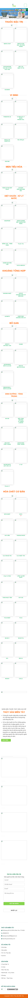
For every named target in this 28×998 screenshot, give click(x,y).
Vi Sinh (3, 967)
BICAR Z (7, 638)
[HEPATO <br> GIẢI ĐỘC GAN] (7, 335)
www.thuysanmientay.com (8, 938)
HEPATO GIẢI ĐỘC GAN (7, 345)
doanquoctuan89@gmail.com (9, 935)
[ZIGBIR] (21, 335)
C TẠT (20, 464)
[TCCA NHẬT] (7, 609)
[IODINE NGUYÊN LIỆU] (7, 255)
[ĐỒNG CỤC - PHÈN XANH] (7, 234)
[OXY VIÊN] (7, 526)
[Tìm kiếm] (25, 5)
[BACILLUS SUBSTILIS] (7, 131)
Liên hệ (4, 955)
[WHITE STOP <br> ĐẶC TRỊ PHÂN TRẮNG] (21, 34)
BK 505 (7, 418)
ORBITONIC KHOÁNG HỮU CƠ (21, 317)
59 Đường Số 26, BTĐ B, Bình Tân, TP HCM (13, 930)
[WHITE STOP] (7, 34)
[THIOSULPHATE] (21, 526)
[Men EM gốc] (21, 131)
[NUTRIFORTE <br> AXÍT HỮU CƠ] (7, 455)
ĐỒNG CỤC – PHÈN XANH (7, 244)
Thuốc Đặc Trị (5, 964)
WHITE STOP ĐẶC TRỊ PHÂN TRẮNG (21, 45)
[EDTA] (21, 505)
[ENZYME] (7, 152)
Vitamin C (7, 486)
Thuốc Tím (21, 243)
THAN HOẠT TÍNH (7, 597)
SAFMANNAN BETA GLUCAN (7, 365)
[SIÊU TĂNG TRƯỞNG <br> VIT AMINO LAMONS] (21, 409)
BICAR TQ (20, 638)
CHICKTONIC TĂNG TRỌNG (20, 443)
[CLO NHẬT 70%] (21, 546)
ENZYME (7, 161)
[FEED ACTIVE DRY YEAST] (7, 179)
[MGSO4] (7, 669)
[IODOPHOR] (7, 212)
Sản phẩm (4, 950)
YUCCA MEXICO (21, 265)
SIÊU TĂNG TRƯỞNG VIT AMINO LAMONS (21, 420)
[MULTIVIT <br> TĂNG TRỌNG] (7, 434)
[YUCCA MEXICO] (21, 256)
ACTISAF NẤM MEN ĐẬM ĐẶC (21, 189)
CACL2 (21, 678)
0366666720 (11, 1)
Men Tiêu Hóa (5, 969)
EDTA (20, 514)
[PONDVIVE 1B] (7, 108)
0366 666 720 (20, 1)
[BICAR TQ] (21, 629)
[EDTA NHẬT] (7, 505)
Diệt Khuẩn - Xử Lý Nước (8, 972)
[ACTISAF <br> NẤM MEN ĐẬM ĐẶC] (21, 179)
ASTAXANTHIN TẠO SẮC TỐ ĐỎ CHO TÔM (7, 68)
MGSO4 (7, 678)
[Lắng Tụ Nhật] (7, 567)
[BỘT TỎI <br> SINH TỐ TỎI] (21, 57)
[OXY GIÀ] (21, 588)
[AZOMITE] (7, 307)
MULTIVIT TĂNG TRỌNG (7, 443)
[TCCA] (21, 609)
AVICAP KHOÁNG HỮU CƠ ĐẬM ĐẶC (21, 295)
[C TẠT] (21, 455)
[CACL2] (21, 669)
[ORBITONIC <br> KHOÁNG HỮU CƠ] (21, 307)
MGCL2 (21, 658)
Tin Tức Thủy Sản (6, 952)
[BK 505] (7, 409)
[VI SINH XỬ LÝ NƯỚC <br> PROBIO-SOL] (21, 108)
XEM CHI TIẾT (21, 754)
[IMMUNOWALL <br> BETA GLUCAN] (7, 378)
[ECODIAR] (7, 80)
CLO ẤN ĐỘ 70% (7, 555)
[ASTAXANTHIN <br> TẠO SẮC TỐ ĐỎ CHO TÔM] (7, 57)
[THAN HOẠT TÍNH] (7, 588)
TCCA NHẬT (7, 617)
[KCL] (7, 649)
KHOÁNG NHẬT (7, 293)
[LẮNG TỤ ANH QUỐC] (21, 567)
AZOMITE (7, 316)
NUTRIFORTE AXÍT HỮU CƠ (7, 465)
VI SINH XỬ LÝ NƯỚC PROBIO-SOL (21, 118)
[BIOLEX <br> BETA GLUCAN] (21, 357)
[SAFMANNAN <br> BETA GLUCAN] (7, 356)
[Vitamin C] (7, 477)
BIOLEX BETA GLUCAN (21, 366)
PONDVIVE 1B (7, 116)
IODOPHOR (7, 220)
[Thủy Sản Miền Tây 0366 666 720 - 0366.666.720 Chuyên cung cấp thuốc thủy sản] (14, 5)
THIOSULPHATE (21, 535)
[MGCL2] (21, 649)
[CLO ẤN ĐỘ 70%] (7, 546)
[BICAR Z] (7, 629)
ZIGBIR (21, 344)
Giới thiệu (4, 947)
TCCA (20, 617)
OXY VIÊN (7, 535)
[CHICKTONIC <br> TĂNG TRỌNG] (21, 434)
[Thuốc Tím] (21, 234)
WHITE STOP (7, 43)
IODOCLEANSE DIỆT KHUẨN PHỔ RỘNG (21, 222)
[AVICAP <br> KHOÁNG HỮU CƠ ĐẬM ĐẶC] (21, 284)
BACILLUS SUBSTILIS (7, 140)
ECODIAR (7, 89)
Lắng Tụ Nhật (7, 576)
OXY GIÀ (21, 597)
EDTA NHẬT (7, 514)
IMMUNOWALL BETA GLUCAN (7, 388)
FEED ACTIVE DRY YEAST (7, 188)
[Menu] (2, 5)
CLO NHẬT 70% (21, 555)
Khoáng (4, 975)
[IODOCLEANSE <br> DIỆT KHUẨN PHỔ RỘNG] (21, 212)
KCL (7, 658)
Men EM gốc (21, 139)
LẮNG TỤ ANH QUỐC (21, 576)
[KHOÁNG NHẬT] (7, 284)
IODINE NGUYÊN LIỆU (7, 263)
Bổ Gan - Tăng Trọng (7, 978)
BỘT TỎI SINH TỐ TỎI (21, 67)
